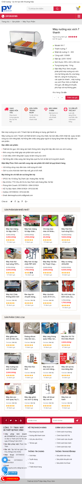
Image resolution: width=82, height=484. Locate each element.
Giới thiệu (32, 456)
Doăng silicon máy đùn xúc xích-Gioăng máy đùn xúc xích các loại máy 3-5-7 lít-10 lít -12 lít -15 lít (31, 337)
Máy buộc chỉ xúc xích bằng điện (48, 368)
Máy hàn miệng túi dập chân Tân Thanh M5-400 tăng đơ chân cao (12, 230)
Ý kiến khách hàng (35, 467)
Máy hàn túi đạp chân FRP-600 (31, 263)
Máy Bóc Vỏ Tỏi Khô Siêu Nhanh (68, 337)
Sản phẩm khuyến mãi (64, 459)
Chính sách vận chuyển (65, 439)
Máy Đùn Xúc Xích (30, 368)
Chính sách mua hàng (64, 432)
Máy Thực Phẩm (29, 22)
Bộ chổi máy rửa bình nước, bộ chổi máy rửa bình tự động (68, 295)
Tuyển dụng (33, 459)
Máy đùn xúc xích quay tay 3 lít (12, 398)
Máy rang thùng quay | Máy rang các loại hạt (49, 337)
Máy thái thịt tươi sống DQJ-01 (68, 230)
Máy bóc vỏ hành (66, 398)
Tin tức (31, 463)
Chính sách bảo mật (64, 447)
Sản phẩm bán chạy (63, 456)
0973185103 (20, 455)
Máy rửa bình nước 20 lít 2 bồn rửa (50, 295)
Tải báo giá (33, 443)
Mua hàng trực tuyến (36, 432)
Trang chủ (5, 22)
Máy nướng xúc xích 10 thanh (12, 368)
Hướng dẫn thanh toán (37, 435)
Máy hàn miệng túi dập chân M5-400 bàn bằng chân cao (31, 230)
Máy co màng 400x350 (67, 263)
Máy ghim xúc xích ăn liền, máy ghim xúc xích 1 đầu (12, 337)
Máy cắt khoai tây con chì (48, 398)
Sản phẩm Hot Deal (63, 463)
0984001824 (12, 479)
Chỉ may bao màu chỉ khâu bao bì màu (48, 230)
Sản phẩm (16, 22)
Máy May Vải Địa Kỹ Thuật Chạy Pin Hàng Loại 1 (49, 263)
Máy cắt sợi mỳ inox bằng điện (68, 368)
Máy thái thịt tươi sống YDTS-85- (12, 263)
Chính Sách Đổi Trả (63, 435)
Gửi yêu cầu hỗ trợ (35, 439)
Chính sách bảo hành (64, 443)
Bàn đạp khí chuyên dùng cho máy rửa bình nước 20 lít (31, 295)
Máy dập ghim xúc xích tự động (31, 398)
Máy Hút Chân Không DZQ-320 (12, 295)
